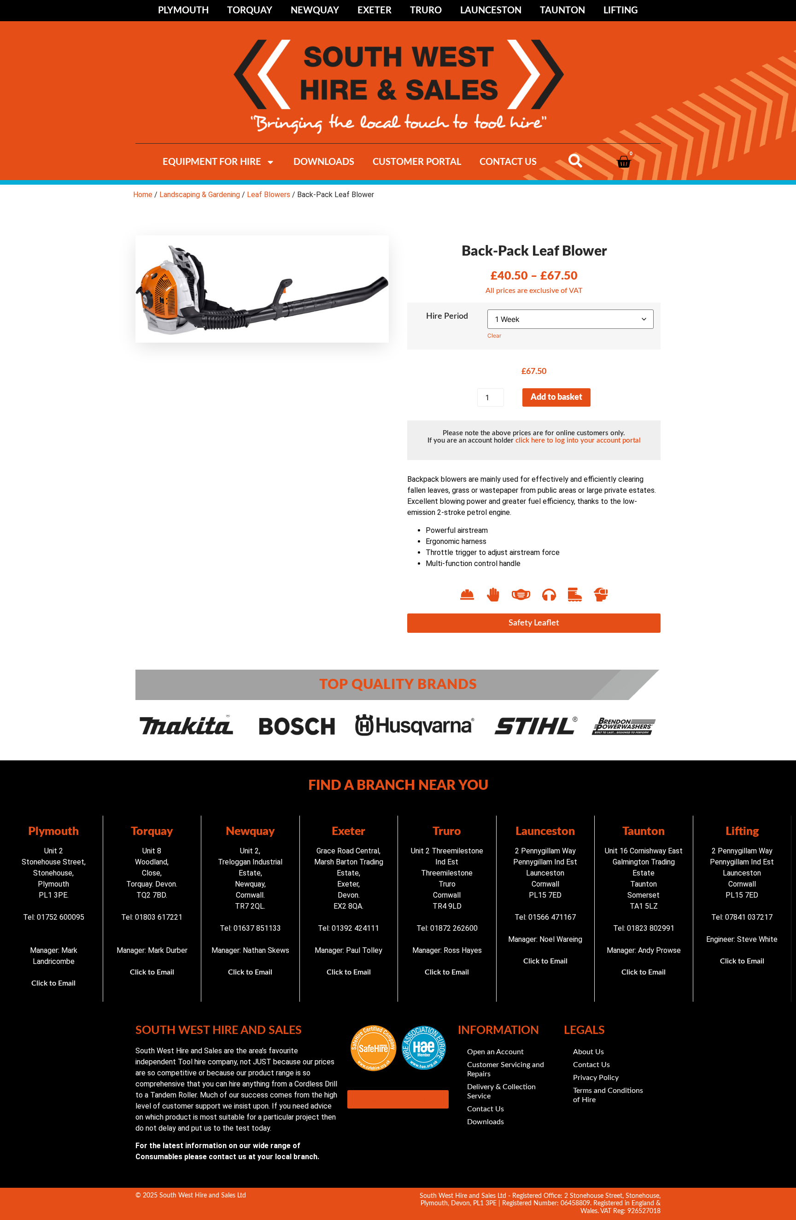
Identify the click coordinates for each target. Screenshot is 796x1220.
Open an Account (495, 1052)
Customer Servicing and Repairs (505, 1069)
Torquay (249, 10)
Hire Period (447, 316)
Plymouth (183, 10)
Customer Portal (417, 162)
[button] (534, 623)
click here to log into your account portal (578, 440)
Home (142, 194)
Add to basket (556, 397)
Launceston (490, 10)
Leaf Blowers (268, 194)
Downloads (323, 162)
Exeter (374, 10)
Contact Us (508, 162)
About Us (588, 1052)
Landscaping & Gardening (199, 194)
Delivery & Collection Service (501, 1091)
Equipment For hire (212, 162)
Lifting (620, 10)
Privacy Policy (596, 1077)
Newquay (315, 10)
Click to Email (53, 983)
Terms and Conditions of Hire (608, 1095)
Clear (494, 335)
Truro (426, 10)
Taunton (562, 10)
